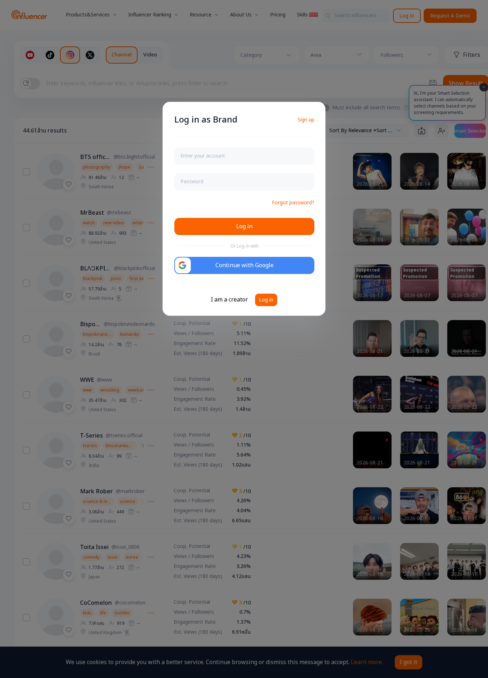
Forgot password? (293, 202)
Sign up (306, 120)
